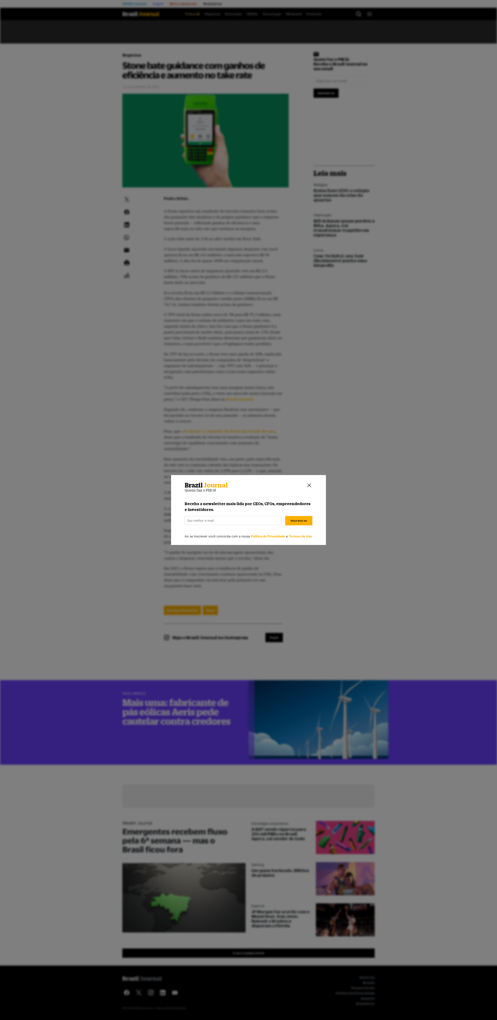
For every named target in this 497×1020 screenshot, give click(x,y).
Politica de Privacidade (268, 536)
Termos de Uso (300, 536)
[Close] (309, 485)
